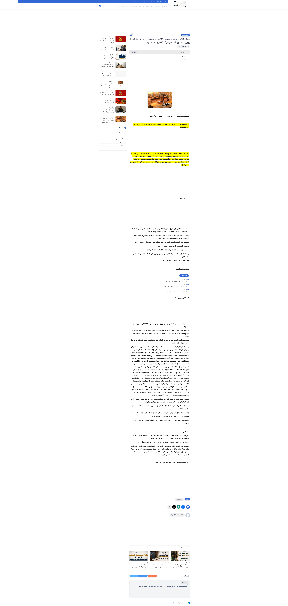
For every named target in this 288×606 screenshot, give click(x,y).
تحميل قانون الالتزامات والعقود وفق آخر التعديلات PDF (107, 102)
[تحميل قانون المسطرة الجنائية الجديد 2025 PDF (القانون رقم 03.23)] (121, 74)
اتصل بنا (140, 1)
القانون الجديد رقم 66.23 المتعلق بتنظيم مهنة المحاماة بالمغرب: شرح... (181, 566)
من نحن (135, 1)
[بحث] (99, 6)
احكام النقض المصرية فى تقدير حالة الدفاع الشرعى (176, 291)
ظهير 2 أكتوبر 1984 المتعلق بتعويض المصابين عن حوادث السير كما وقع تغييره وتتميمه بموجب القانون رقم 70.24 (108, 120)
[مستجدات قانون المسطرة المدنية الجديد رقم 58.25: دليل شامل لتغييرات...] (138, 556)
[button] (183, 507)
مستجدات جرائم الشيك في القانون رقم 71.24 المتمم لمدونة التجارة (107, 66)
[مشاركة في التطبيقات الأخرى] (169, 507)
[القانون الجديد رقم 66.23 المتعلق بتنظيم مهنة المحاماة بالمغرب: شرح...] (180, 556)
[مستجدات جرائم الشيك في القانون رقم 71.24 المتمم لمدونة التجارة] (121, 65)
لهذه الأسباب (184, 59)
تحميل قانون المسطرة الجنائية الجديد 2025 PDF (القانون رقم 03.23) (107, 75)
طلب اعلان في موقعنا (148, 1)
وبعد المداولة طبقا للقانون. (181, 57)
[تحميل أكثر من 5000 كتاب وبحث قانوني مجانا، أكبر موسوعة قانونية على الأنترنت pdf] (121, 83)
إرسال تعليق (184, 582)
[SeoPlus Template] (189, 603)
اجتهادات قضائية (149, 6)
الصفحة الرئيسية (163, 6)
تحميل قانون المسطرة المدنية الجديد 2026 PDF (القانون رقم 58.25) (107, 40)
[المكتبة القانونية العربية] (180, 4)
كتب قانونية (156, 6)
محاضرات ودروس (120, 139)
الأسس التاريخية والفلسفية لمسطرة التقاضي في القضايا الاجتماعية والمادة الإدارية (108, 111)
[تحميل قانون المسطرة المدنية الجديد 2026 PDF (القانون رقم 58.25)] (121, 39)
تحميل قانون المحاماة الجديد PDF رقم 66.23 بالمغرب (108, 57)
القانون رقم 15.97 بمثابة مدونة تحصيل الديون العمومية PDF (107, 93)
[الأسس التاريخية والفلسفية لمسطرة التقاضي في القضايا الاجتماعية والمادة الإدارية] (121, 109)
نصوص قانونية (121, 145)
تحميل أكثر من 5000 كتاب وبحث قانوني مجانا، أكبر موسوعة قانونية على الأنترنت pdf (107, 85)
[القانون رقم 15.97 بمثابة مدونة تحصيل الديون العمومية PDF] (121, 93)
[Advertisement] (144, 22)
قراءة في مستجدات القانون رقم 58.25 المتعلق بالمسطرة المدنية (107, 49)
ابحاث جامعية (142, 6)
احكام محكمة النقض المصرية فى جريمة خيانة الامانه (175, 281)
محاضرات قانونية (134, 6)
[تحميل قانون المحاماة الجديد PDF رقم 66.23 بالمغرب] (121, 56)
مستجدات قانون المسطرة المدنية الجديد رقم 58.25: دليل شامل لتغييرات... (140, 567)
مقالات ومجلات (120, 142)
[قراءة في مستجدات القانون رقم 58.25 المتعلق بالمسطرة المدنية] (121, 48)
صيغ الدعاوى (120, 6)
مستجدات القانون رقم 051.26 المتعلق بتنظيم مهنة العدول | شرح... (160, 566)
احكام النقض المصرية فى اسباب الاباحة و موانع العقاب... (174, 286)
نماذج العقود (127, 6)
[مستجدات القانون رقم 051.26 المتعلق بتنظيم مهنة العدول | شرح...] (159, 556)
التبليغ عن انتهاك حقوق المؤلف (160, 1)
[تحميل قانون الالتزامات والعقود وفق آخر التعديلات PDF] (121, 101)
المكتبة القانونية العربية (182, 46)
